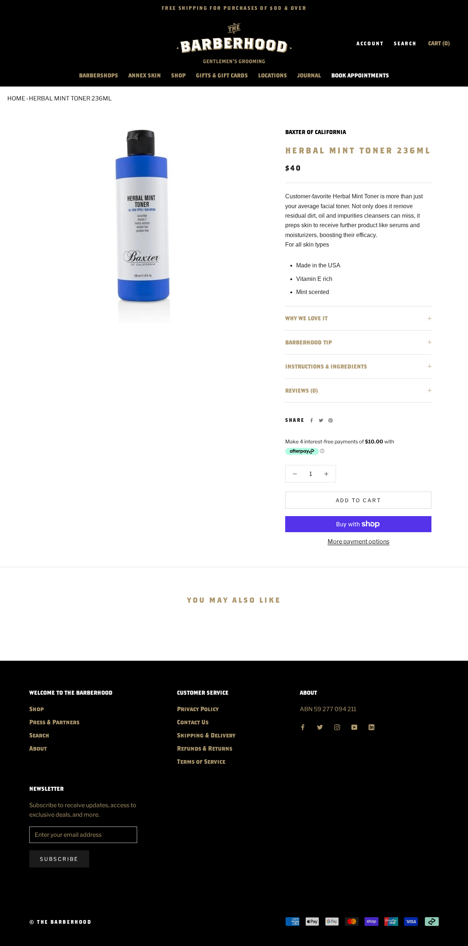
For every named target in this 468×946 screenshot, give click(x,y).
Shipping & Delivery (206, 735)
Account (370, 43)
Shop (36, 708)
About (38, 748)
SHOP (178, 75)
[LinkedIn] (371, 726)
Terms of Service (201, 761)
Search (405, 43)
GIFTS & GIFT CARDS (222, 75)
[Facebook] (311, 420)
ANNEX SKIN (144, 75)
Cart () (439, 43)
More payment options (358, 541)
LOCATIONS (272, 75)
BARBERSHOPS (98, 75)
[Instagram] (337, 726)
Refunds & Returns (204, 748)
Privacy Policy (198, 708)
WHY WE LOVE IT (306, 318)
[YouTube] (354, 726)
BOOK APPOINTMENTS (360, 75)
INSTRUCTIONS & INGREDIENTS (326, 366)
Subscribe (59, 859)
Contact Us (192, 721)
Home (16, 98)
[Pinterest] (330, 420)
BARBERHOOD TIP (308, 342)
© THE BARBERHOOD (60, 922)
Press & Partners (54, 721)
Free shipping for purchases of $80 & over (234, 8)
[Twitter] (321, 420)
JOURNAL (309, 75)
